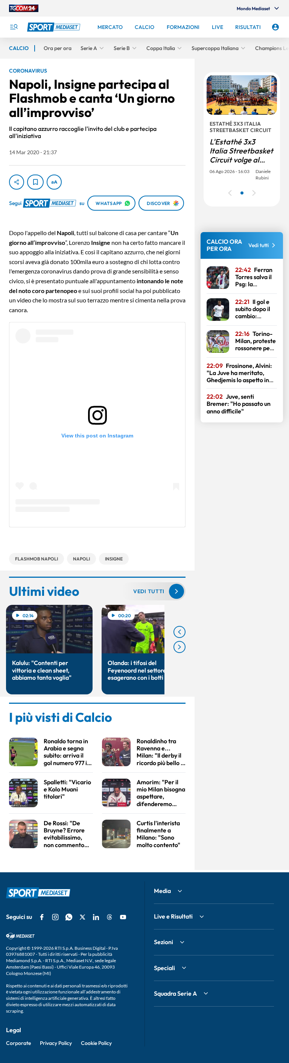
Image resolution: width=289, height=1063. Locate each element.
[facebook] (42, 917)
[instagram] (55, 917)
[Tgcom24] (23, 8)
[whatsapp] (69, 917)
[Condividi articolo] (16, 182)
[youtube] (123, 917)
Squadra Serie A (175, 993)
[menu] (13, 27)
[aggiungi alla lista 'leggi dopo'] (35, 182)
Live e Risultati (173, 916)
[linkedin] (96, 917)
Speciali (164, 968)
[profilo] (275, 27)
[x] (82, 917)
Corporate (18, 1043)
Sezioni (163, 942)
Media (162, 890)
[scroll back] (179, 632)
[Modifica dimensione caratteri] (54, 182)
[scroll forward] (179, 647)
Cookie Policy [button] (96, 1043)
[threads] (109, 917)
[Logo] (54, 27)
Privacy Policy (56, 1043)
